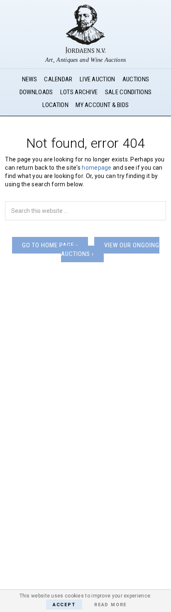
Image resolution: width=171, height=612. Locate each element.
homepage (96, 167)
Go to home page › (50, 245)
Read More (110, 604)
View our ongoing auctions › (110, 249)
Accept (64, 604)
